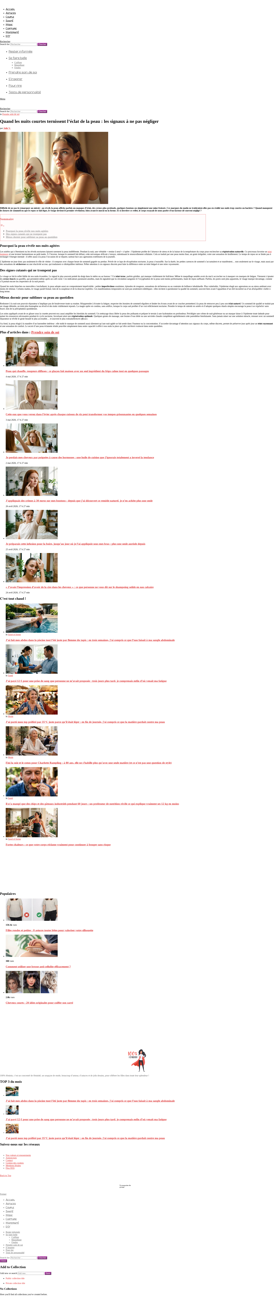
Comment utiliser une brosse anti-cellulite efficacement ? (38, 966)
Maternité (12, 32)
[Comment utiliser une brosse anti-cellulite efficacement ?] (140, 946)
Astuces (11, 13)
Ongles (17, 67)
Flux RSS (10, 1168)
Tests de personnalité (25, 92)
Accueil (10, 9)
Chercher (42, 44)
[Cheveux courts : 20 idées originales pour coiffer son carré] (140, 982)
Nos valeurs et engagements (18, 1155)
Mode (9, 24)
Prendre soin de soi (23, 72)
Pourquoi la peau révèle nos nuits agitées (27, 231)
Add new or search (9, 1273)
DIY (8, 36)
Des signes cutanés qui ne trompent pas (26, 234)
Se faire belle (18, 58)
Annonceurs (11, 1158)
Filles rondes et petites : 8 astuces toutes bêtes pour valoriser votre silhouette (49, 930)
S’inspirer (15, 79)
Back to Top (5, 1175)
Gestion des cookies (15, 1163)
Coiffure (11, 28)
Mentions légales (13, 1165)
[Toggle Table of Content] (2, 226)
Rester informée (20, 51)
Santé (9, 20)
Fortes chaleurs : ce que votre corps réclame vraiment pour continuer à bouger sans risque (58, 844)
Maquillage (19, 65)
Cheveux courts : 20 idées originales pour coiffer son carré (39, 1002)
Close (3, 1261)
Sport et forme (14, 634)
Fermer (3, 1194)
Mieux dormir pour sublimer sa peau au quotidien (31, 237)
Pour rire (15, 85)
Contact (9, 1160)
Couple (10, 17)
